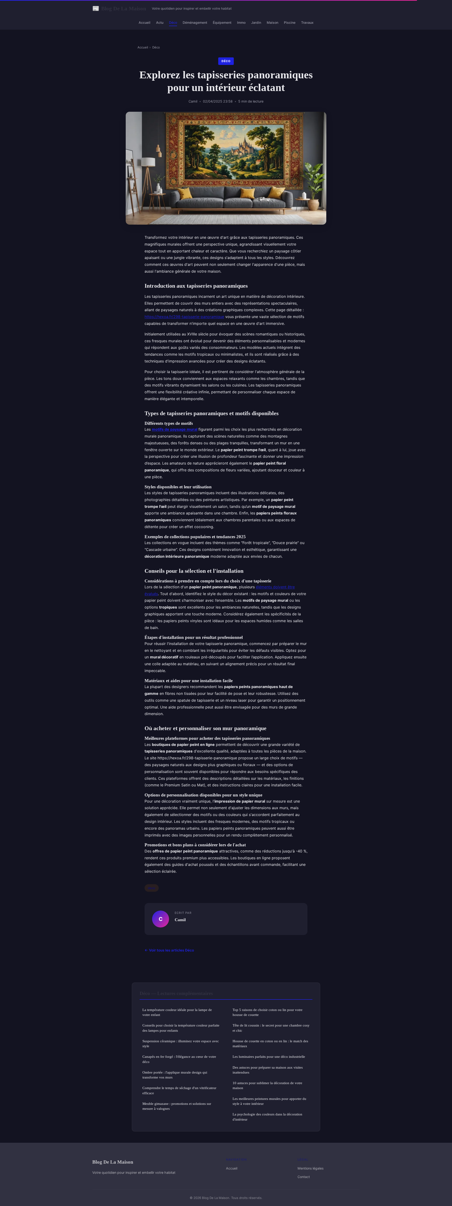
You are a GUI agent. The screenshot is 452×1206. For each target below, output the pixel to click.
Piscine (289, 22)
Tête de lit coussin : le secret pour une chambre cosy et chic (271, 1027)
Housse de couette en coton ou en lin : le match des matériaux (270, 1043)
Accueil (144, 22)
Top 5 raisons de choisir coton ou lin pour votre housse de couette (268, 1012)
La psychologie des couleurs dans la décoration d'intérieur (267, 1116)
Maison (272, 22)
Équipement (222, 22)
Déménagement (195, 22)
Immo (241, 22)
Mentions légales (310, 1168)
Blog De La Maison (119, 8)
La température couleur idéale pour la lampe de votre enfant (177, 1012)
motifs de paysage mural (174, 429)
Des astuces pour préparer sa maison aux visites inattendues (268, 1069)
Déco (173, 22)
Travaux (307, 22)
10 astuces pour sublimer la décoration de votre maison (267, 1085)
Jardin (256, 22)
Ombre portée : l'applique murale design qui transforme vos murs (174, 1074)
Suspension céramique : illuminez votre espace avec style (180, 1043)
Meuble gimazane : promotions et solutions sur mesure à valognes (176, 1106)
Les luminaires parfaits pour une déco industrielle (269, 1057)
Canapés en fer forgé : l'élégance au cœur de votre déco (179, 1059)
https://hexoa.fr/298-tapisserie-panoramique (184, 316)
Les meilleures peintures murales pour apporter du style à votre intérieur (269, 1101)
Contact (304, 1177)
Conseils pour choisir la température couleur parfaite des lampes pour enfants (180, 1027)
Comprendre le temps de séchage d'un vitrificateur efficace (179, 1090)
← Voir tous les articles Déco (169, 950)
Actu (159, 22)
